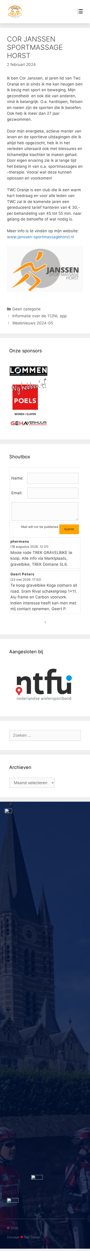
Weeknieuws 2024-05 (32, 323)
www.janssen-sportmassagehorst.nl (40, 237)
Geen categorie (26, 309)
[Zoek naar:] (45, 735)
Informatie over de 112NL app (39, 316)
